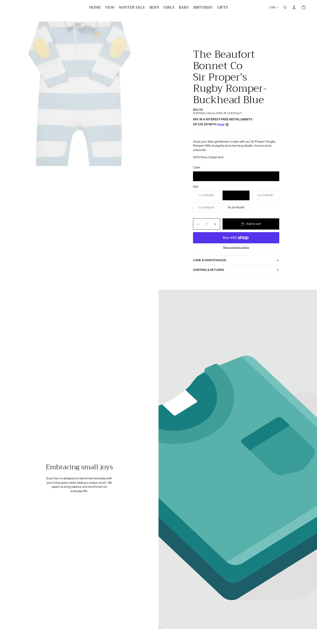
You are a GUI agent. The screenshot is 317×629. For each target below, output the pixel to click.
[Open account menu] (294, 7)
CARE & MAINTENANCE (209, 260)
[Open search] (285, 7)
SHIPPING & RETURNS (208, 270)
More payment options (236, 247)
